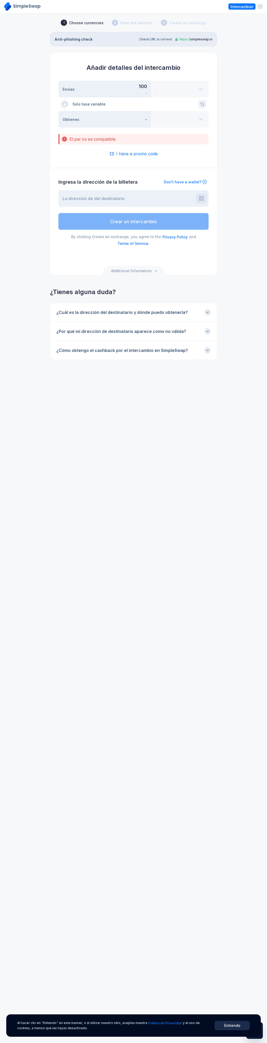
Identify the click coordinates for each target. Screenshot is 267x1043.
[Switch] (202, 104)
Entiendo (232, 1025)
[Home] (22, 6)
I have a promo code (137, 153)
